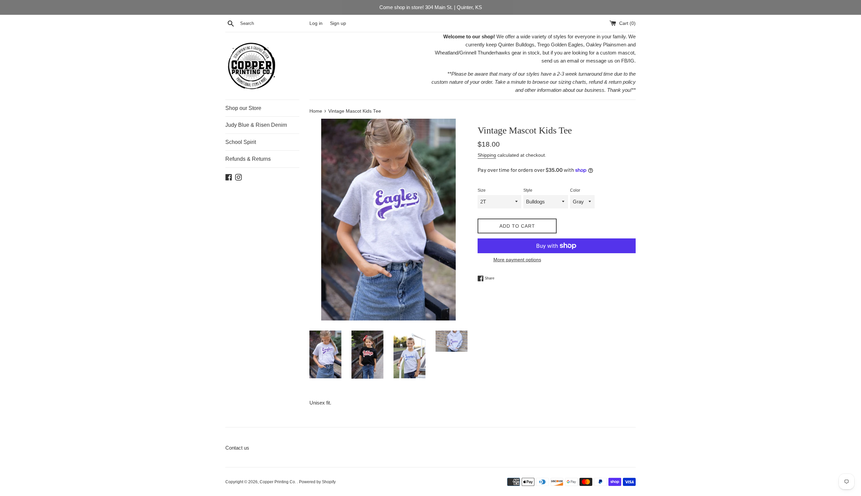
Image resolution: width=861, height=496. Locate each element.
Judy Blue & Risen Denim (256, 125)
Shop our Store (243, 108)
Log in (316, 23)
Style (527, 190)
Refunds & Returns (248, 159)
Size (482, 190)
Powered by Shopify (317, 482)
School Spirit (240, 142)
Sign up (338, 23)
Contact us (237, 448)
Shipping (487, 155)
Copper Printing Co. (278, 482)
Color (575, 190)
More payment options (517, 259)
